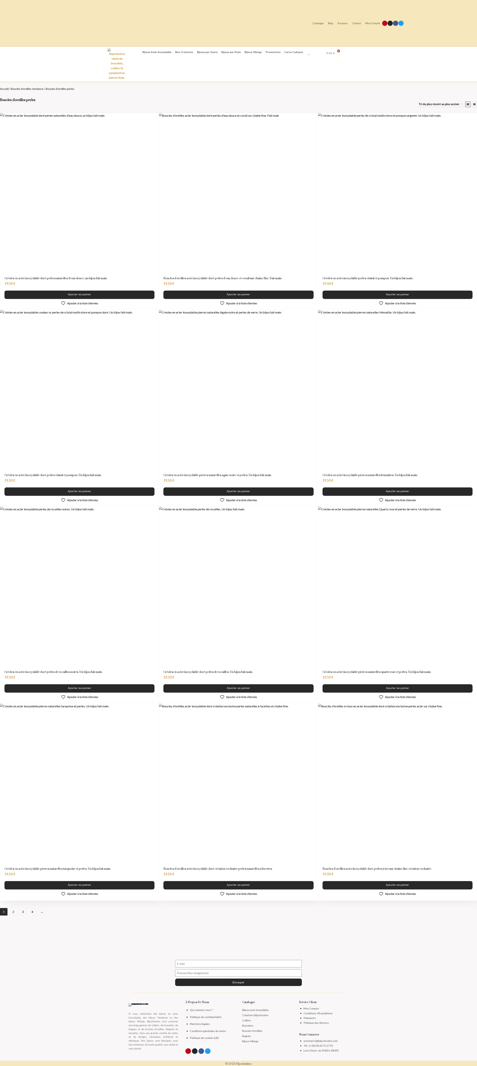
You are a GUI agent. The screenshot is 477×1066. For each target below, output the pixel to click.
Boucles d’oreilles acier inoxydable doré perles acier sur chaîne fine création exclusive (377, 869)
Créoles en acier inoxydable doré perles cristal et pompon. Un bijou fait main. (53, 475)
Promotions (273, 52)
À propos (342, 23)
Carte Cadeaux (293, 52)
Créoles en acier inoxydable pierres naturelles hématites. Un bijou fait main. (370, 475)
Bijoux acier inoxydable (255, 1009)
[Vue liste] (474, 104)
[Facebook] (395, 23)
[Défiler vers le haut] (472, 1049)
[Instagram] (390, 23)
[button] (133, 52)
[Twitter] (401, 23)
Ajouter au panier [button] (79, 294)
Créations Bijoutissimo (255, 1015)
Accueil (4, 88)
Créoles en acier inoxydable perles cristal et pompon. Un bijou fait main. (368, 278)
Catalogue (318, 23)
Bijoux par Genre (207, 52)
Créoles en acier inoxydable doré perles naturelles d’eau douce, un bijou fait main (55, 278)
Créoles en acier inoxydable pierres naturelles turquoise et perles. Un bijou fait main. (57, 869)
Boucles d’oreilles (252, 1030)
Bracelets (247, 1025)
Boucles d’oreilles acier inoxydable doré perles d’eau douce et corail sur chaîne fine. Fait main (222, 278)
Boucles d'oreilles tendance (27, 88)
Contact (356, 23)
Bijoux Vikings (253, 52)
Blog (330, 23)
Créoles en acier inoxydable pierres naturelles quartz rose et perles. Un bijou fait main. (377, 672)
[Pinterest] (384, 23)
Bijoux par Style (231, 52)
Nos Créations (184, 52)
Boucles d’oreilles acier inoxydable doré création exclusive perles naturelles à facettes (217, 869)
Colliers (246, 1020)
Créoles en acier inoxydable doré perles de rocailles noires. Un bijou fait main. (53, 672)
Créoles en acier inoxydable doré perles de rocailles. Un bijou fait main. (208, 672)
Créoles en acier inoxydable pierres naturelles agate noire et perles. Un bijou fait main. (217, 475)
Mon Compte (372, 23)
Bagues (246, 1036)
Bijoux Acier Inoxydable (156, 52)
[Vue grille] (467, 104)
